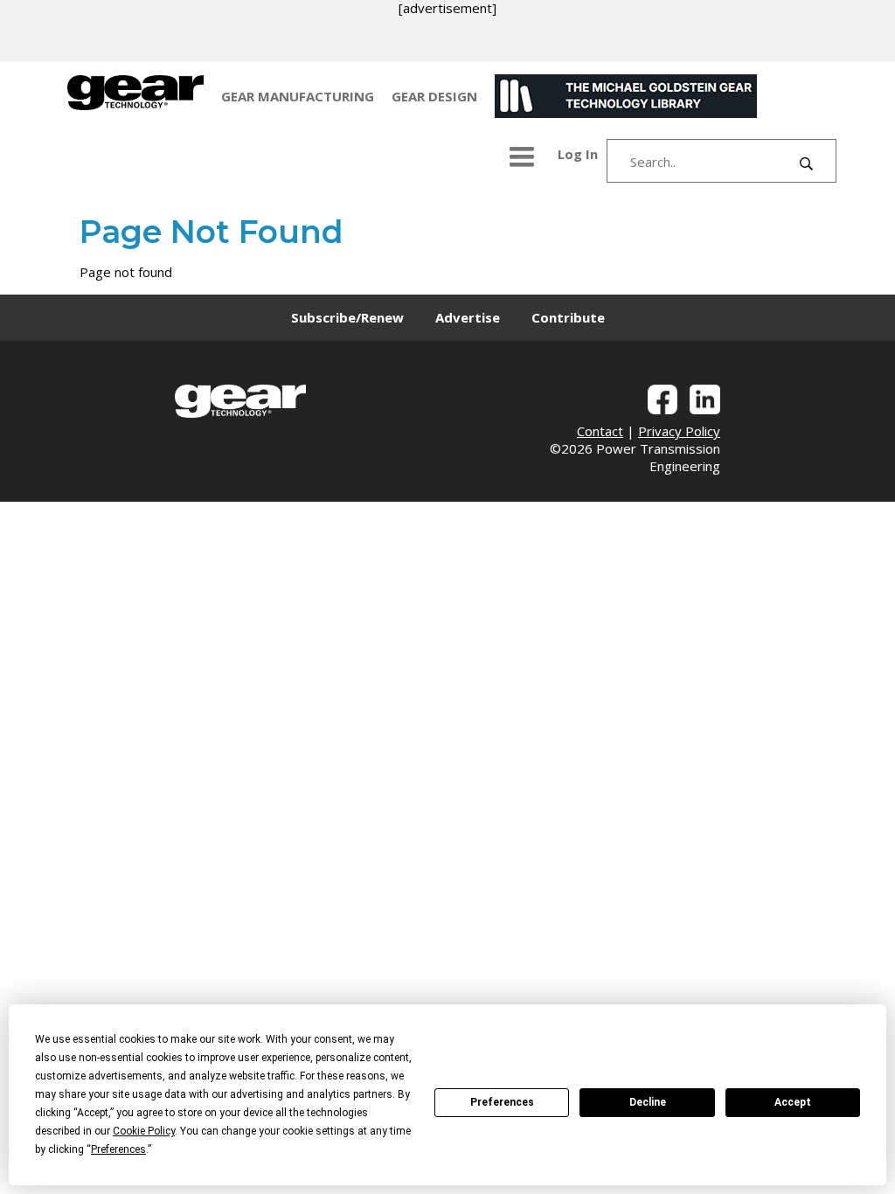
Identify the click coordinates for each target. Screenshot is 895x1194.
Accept (792, 1102)
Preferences (502, 1102)
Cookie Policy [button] (144, 1131)
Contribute (568, 317)
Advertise (467, 317)
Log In (578, 154)
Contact (600, 431)
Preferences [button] (118, 1149)
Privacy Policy (679, 431)
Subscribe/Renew (347, 317)
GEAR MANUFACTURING (297, 96)
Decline (647, 1102)
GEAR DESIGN (434, 96)
